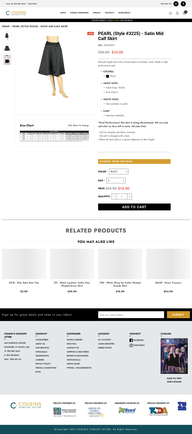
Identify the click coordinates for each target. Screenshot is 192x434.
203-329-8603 (12, 355)
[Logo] (16, 13)
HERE (100, 20)
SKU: (100, 45)
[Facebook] (183, 3)
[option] (96, 20)
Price (101, 188)
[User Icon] (177, 13)
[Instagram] (176, 3)
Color (103, 171)
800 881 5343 (13, 351)
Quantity (104, 196)
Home (5, 26)
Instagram (139, 345)
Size (101, 180)
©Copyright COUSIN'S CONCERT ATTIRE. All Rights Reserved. (96, 429)
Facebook (138, 340)
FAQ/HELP (32, 4)
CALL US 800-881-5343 (16, 4)
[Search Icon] (170, 13)
